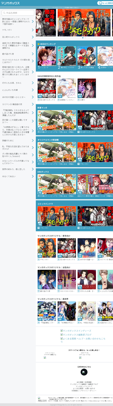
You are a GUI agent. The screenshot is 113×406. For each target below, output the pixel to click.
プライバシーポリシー (88, 390)
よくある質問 (78, 388)
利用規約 (75, 390)
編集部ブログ (93, 384)
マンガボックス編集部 (78, 384)
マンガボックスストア (84, 386)
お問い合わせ (90, 388)
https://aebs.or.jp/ (94, 401)
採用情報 (88, 382)
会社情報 (80, 382)
